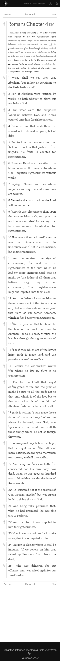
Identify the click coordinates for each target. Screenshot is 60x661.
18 (35, 60)
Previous (8, 14)
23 (26, 64)
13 (50, 44)
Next (54, 14)
